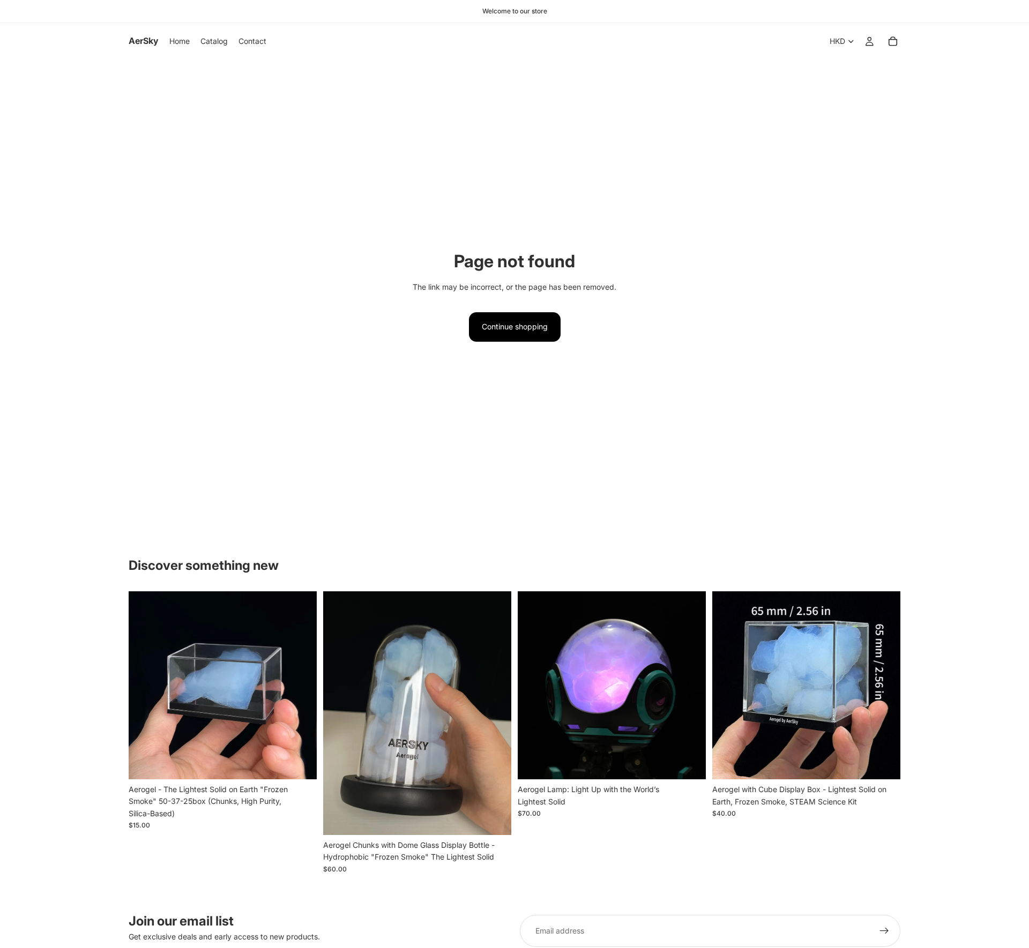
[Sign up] (884, 931)
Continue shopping (515, 326)
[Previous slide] (145, 685)
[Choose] (689, 763)
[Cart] (893, 41)
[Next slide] (301, 685)
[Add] (300, 762)
